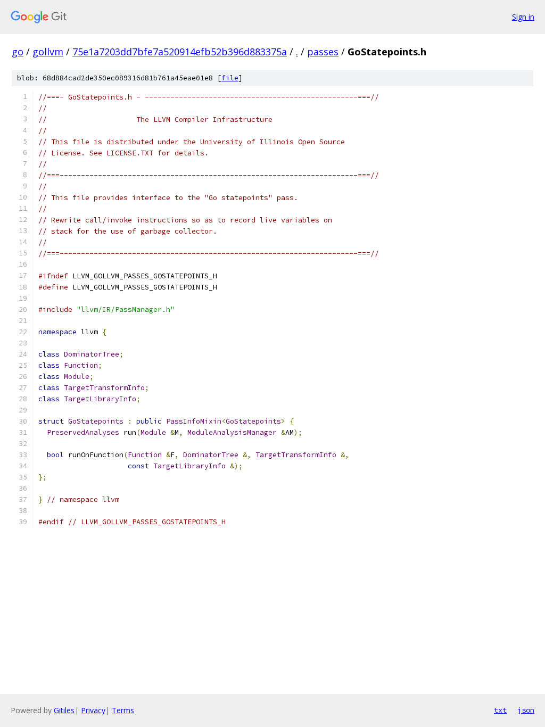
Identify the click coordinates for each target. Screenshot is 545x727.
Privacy (93, 710)
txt (500, 710)
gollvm (47, 51)
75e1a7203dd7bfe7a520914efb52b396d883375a (179, 51)
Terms (123, 710)
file (229, 77)
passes (322, 51)
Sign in (523, 17)
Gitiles (64, 710)
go (17, 51)
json (525, 710)
